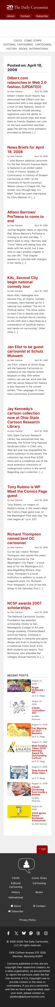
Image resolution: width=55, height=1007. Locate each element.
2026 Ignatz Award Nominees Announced (39, 817)
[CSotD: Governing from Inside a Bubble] (19, 789)
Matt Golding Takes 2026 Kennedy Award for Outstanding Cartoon (39, 751)
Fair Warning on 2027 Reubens (39, 730)
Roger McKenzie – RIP (38, 690)
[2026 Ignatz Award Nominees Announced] (19, 812)
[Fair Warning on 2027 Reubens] (19, 730)
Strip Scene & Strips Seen (39, 771)
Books (23, 48)
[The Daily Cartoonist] (27, 7)
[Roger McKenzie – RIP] (19, 686)
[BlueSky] (24, 933)
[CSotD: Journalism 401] (19, 707)
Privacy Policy (27, 919)
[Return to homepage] (27, 867)
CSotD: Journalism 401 (38, 710)
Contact (25, 16)
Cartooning (43, 44)
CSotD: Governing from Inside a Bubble (39, 791)
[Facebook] (9, 933)
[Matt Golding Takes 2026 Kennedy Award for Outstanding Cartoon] (19, 748)
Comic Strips (32, 40)
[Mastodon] (31, 933)
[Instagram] (46, 933)
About (10, 16)
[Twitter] (16, 933)
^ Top (42, 849)
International (39, 48)
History (11, 48)
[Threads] (38, 933)
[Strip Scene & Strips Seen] (19, 772)
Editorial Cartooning (18, 44)
